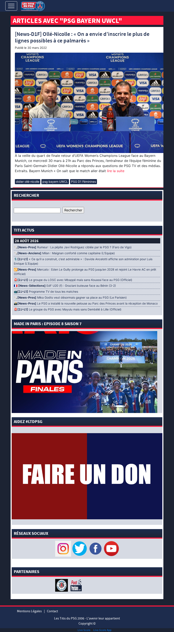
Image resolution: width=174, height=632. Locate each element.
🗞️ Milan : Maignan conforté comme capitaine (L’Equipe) (64, 253)
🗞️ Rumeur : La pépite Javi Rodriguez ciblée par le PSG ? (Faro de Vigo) (73, 247)
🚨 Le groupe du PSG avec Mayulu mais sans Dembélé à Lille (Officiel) (67, 309)
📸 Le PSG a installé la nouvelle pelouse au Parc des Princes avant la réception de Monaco (86, 303)
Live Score (84, 630)
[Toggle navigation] (11, 6)
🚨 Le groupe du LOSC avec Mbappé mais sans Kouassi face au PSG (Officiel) (73, 280)
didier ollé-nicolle (27, 181)
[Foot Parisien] (75, 585)
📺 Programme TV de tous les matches (46, 291)
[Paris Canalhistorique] (62, 585)
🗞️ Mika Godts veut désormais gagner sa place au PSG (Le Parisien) (70, 297)
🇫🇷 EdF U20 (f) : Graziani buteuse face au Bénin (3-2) (65, 285)
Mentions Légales (29, 611)
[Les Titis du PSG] (32, 5)
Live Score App (102, 630)
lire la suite (115, 171)
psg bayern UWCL (55, 181)
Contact (52, 611)
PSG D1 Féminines (83, 181)
